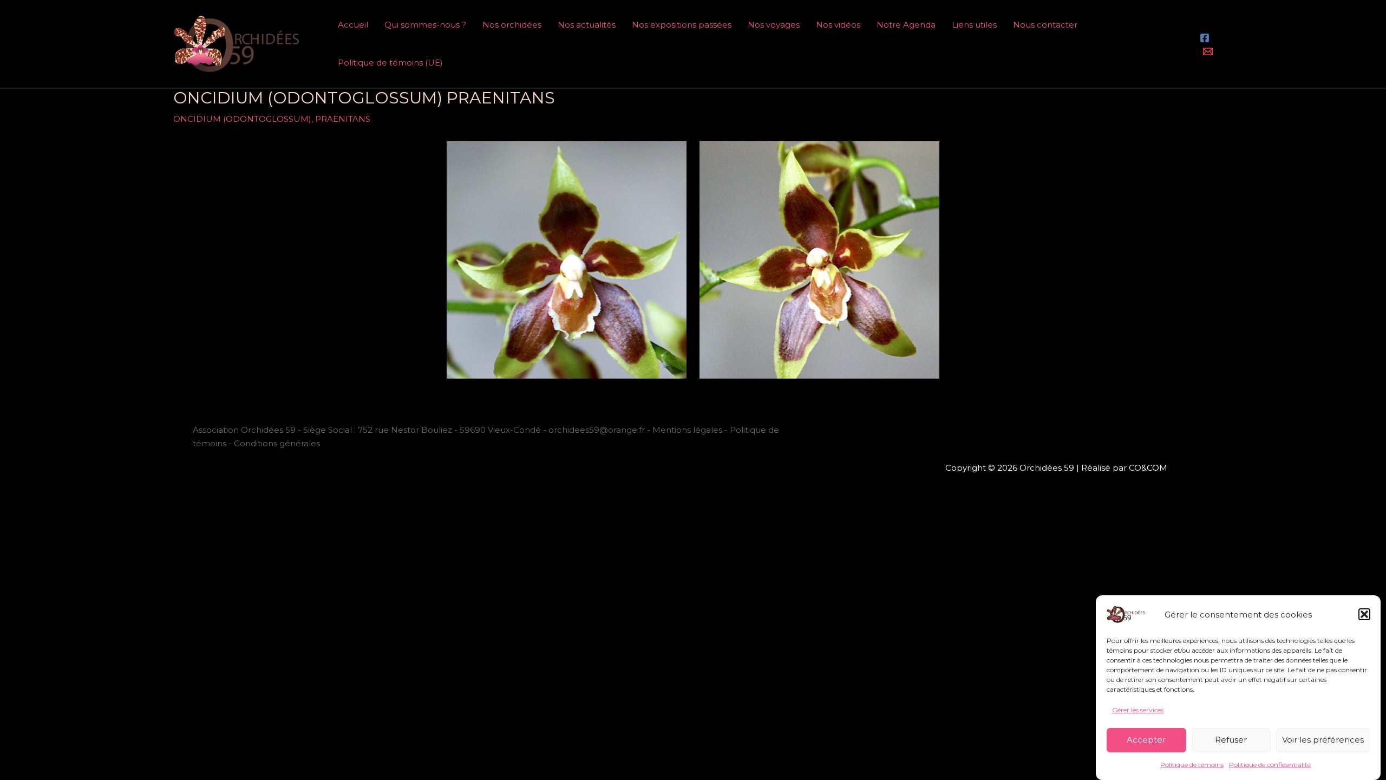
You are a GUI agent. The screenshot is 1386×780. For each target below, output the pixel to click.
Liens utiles (974, 25)
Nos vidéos (838, 25)
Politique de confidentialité (1270, 765)
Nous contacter (1045, 25)
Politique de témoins (1192, 765)
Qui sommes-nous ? (425, 25)
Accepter (1146, 739)
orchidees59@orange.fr (597, 430)
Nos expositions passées (681, 25)
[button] (1364, 614)
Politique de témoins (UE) (390, 62)
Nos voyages (774, 25)
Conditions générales (277, 443)
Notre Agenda (906, 25)
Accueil (353, 25)
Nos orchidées (511, 25)
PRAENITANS (342, 119)
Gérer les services (1137, 710)
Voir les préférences (1323, 739)
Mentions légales (687, 430)
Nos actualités (587, 25)
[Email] (1208, 51)
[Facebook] (1205, 38)
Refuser (1231, 739)
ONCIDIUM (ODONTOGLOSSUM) (242, 119)
